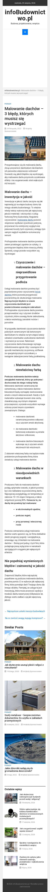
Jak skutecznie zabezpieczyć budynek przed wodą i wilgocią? (30, 796)
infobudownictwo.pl (12, 90)
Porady (8, 104)
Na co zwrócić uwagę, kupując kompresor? (25, 618)
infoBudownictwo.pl (25, 15)
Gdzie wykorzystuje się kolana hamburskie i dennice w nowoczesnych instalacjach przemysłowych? (31, 814)
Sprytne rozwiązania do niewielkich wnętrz (30, 844)
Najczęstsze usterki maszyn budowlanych (25, 611)
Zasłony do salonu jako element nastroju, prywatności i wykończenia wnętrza (31, 860)
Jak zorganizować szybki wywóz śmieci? (31, 829)
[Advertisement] (25, 61)
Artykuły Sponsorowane (32, 671)
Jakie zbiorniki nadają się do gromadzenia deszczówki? (19, 769)
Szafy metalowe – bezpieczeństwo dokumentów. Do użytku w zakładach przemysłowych (23, 718)
